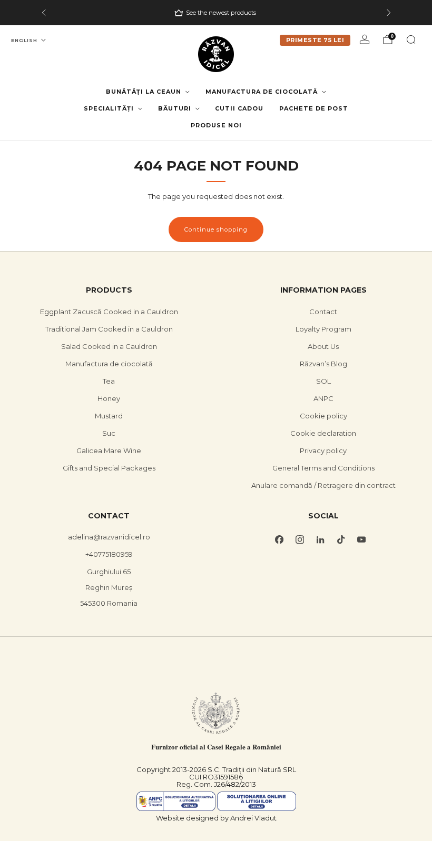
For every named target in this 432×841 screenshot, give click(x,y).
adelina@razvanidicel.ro (109, 537)
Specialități (109, 108)
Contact (323, 311)
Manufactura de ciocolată (261, 91)
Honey (108, 398)
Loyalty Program (323, 329)
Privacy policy (323, 450)
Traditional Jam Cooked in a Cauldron (109, 329)
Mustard (109, 416)
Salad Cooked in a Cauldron (109, 346)
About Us (323, 346)
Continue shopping (216, 229)
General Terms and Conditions (323, 468)
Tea (109, 381)
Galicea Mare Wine (108, 450)
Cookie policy (323, 416)
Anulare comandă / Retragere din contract (323, 485)
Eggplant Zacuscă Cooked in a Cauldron (109, 311)
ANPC (323, 398)
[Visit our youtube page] (361, 539)
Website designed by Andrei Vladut (216, 818)
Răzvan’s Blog (323, 363)
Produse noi (216, 125)
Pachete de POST (313, 108)
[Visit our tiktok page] (340, 539)
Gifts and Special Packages (109, 468)
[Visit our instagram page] (299, 539)
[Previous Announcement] (44, 12)
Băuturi (174, 108)
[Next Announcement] (389, 12)
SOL (323, 381)
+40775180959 (109, 554)
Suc (108, 433)
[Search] (411, 39)
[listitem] (216, 12)
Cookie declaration (323, 433)
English (24, 40)
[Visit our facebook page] (279, 539)
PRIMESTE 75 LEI (315, 40)
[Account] (364, 39)
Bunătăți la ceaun (143, 91)
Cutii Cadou (239, 108)
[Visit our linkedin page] (320, 539)
